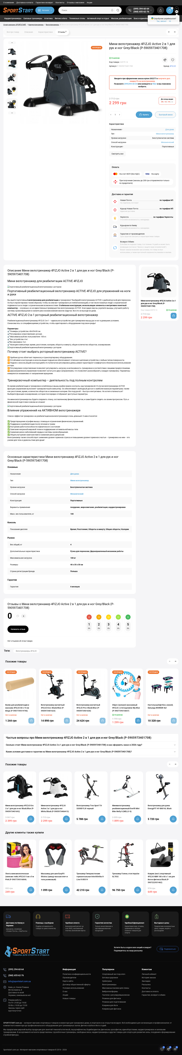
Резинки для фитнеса (111, 998)
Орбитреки (107, 981)
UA (177, 8)
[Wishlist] (172, 60)
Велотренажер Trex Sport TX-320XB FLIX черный (89, 807)
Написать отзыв (18, 629)
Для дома (169, 129)
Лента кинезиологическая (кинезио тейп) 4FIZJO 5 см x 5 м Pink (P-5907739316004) (19, 877)
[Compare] (165, 60)
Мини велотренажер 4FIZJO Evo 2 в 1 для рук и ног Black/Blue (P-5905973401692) (19, 808)
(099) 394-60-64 (141, 8)
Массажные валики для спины (115, 988)
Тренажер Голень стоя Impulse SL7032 (125, 875)
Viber (154, 84)
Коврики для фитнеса (111, 1009)
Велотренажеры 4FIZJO (26, 651)
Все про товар (13, 32)
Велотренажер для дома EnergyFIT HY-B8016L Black (159, 807)
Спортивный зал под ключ (113, 974)
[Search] (112, 10)
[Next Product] (174, 32)
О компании (8, 2)
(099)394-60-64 (130, 84)
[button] (170, 661)
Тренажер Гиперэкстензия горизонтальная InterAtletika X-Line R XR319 (90, 877)
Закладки (146, 981)
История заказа (149, 978)
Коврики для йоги (110, 1005)
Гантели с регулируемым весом (116, 995)
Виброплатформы (110, 991)
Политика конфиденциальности (77, 974)
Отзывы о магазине (75, 2)
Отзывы (62, 32)
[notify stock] (30, 819)
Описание (28, 32)
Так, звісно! (161, 21)
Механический (167, 142)
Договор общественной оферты (76, 984)
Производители (69, 978)
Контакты (60, 2)
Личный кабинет (149, 974)
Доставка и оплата (24, 2)
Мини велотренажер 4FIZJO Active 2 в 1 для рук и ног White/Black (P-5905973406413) (55, 808)
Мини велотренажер (165, 134)
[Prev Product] (169, 32)
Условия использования (73, 988)
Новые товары (69, 998)
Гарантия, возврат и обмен (153, 995)
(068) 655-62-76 (141, 11)
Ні (170, 21)
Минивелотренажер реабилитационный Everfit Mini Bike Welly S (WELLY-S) (125, 808)
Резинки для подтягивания (114, 1002)
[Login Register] (160, 10)
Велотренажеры (109, 984)
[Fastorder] (121, 701)
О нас (65, 991)
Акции (89, 2)
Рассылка (146, 984)
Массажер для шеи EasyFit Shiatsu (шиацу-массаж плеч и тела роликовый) (54, 877)
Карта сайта (68, 981)
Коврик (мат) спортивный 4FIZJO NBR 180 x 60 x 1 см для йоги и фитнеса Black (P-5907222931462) (161, 878)
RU (177, 11)
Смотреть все (117, 154)
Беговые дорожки (110, 978)
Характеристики (45, 32)
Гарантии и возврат (44, 2)
